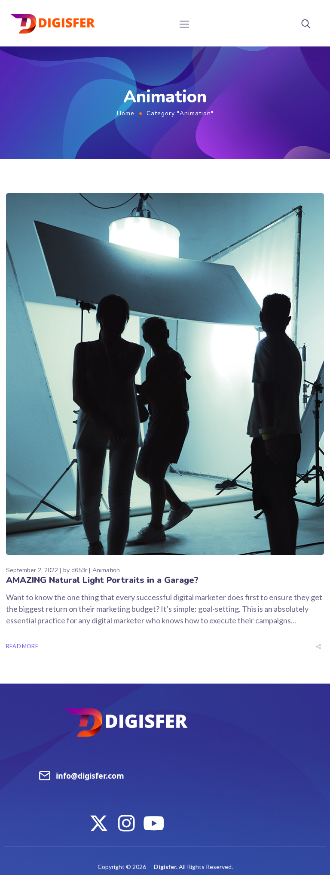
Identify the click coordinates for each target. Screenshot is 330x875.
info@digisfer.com (90, 775)
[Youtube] (153, 823)
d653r (79, 570)
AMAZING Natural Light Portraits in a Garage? (102, 580)
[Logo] (53, 23)
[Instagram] (126, 823)
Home (125, 113)
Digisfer (165, 866)
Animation (106, 570)
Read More (22, 646)
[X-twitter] (98, 823)
